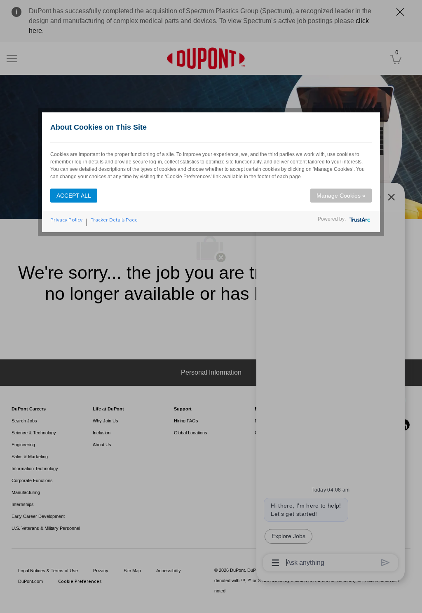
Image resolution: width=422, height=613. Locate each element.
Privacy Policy (66, 219)
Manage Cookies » (341, 195)
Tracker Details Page (114, 219)
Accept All (73, 195)
